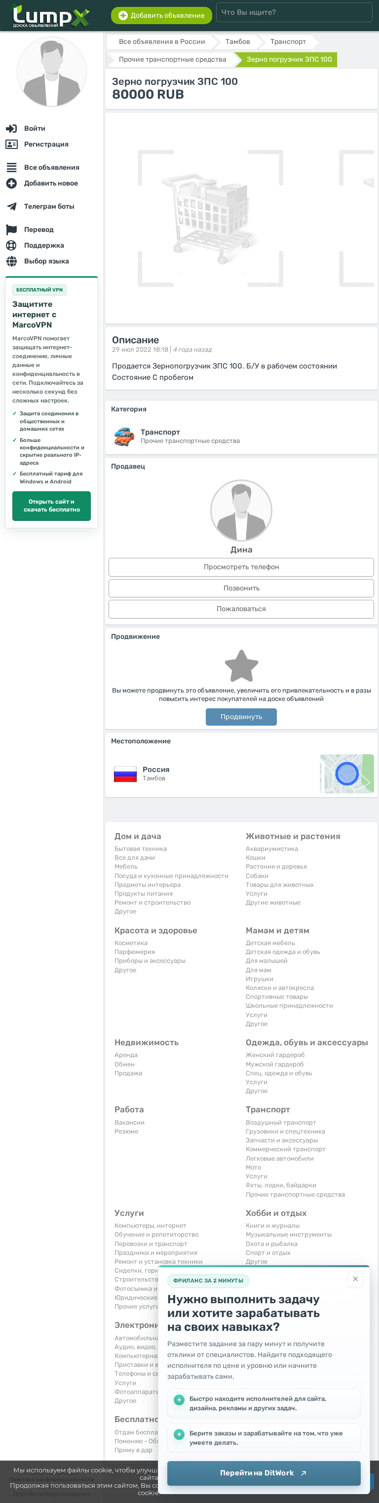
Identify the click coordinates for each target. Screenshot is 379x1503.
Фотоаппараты (137, 1391)
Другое (125, 911)
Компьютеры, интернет (150, 1225)
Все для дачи (134, 857)
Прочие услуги (137, 1306)
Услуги (256, 893)
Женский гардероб (275, 1055)
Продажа (128, 1073)
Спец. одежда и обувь (279, 1073)
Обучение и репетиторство (156, 1234)
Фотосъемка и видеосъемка (156, 1288)
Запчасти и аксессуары (282, 1140)
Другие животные (273, 902)
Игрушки (259, 979)
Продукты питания (143, 893)
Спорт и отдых (268, 1252)
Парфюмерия (134, 951)
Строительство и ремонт (152, 1279)
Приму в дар (133, 1450)
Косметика (131, 943)
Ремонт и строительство (152, 902)
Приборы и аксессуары (150, 960)
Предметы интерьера (147, 884)
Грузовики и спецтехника (285, 1131)
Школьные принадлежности (289, 1005)
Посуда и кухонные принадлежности (171, 876)
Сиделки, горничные (146, 1270)
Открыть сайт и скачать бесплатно (52, 505)
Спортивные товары (277, 996)
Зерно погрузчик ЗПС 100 (289, 59)
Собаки (257, 876)
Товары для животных (280, 884)
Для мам (258, 970)
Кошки (255, 857)
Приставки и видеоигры (151, 1364)
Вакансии (129, 1122)
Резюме (126, 1131)
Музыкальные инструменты (289, 1234)
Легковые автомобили (280, 1158)
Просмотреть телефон (241, 567)
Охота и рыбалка (272, 1243)
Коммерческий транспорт (286, 1149)
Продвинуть (241, 717)
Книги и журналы (273, 1225)
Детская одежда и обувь (283, 951)
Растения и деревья (276, 866)
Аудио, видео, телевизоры (154, 1347)
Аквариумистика (272, 848)
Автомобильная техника (152, 1338)
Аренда (126, 1055)
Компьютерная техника (150, 1355)
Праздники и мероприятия (155, 1252)
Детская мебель (270, 943)
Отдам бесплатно (141, 1432)
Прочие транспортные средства (295, 1194)
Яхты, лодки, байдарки (281, 1185)
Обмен (124, 1064)
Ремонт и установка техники (158, 1261)
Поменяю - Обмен (141, 1441)
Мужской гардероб (275, 1064)
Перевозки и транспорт (151, 1243)
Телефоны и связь (142, 1373)
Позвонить (242, 588)
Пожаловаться (241, 609)
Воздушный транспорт (281, 1122)
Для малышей (267, 960)
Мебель (126, 866)
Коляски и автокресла (280, 987)
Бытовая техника (140, 848)
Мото (253, 1167)
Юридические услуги (147, 1297)
